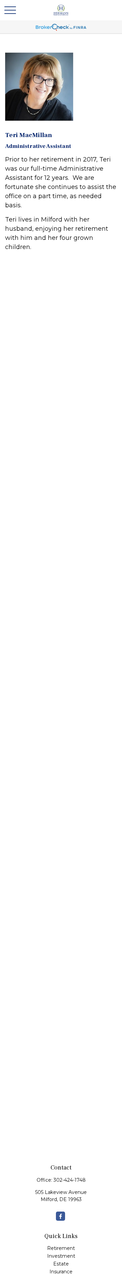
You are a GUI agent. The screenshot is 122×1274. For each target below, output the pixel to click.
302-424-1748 (70, 1180)
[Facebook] (60, 1216)
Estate (61, 1264)
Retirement (61, 1248)
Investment (61, 1256)
